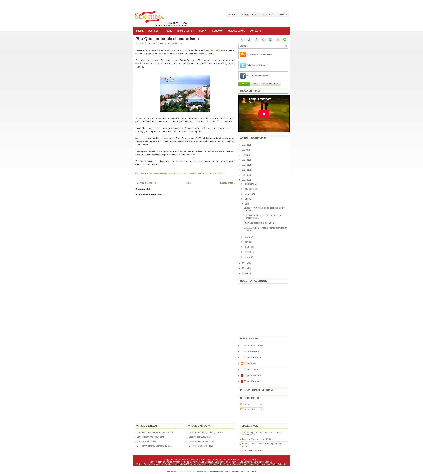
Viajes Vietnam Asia (213, 464)
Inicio (188, 183)
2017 (244, 160)
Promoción (217, 31)
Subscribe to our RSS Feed (259, 54)
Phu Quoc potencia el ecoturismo (167, 39)
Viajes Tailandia (252, 369)
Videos (244, 84)
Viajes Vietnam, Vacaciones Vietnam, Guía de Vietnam (205, 459)
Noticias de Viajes (232, 471)
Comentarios (248, 409)
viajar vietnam (193, 173)
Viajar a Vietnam (206, 462)
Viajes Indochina (205, 173)
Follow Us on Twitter (255, 65)
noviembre (250, 189)
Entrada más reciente (146, 183)
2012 (244, 263)
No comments (175, 43)
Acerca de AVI (249, 14)
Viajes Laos (250, 363)
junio (247, 204)
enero (247, 257)
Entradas (247, 404)
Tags (255, 84)
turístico (200, 54)
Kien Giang (215, 50)
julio (247, 199)
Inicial (231, 14)
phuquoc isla (165, 173)
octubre (248, 194)
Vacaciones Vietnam (179, 173)
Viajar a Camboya (144, 464)
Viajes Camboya (252, 357)
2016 (244, 165)
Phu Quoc (171, 50)
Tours (168, 31)
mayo (247, 237)
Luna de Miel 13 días (146, 441)
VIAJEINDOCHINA (248, 471)
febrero (248, 252)
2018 (244, 155)
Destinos (154, 30)
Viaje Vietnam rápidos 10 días (150, 437)
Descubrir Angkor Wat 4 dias (201, 441)
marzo (248, 247)
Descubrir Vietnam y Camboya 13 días (154, 446)
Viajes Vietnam (218, 173)
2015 (244, 170)
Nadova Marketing (216, 471)
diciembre (249, 184)
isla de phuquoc (153, 173)
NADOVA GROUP (250, 459)
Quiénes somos (236, 31)
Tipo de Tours (185, 30)
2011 (244, 268)
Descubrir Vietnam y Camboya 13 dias (206, 432)
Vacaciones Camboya (164, 464)
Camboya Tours (230, 464)
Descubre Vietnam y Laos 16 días (257, 439)
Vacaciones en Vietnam (226, 462)
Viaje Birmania (251, 351)
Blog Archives (270, 84)
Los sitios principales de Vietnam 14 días (155, 432)
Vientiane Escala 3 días (252, 450)
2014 (244, 175)
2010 (244, 273)
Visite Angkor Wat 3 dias (200, 437)
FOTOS (283, 14)
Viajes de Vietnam (253, 345)
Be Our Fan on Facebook (257, 76)
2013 (244, 180)
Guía (202, 30)
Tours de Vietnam (189, 462)
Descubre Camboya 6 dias (201, 446)
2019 (244, 150)
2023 (244, 145)
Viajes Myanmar (262, 464)
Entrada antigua (227, 183)
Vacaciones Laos (195, 464)
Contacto (268, 14)
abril (247, 242)
